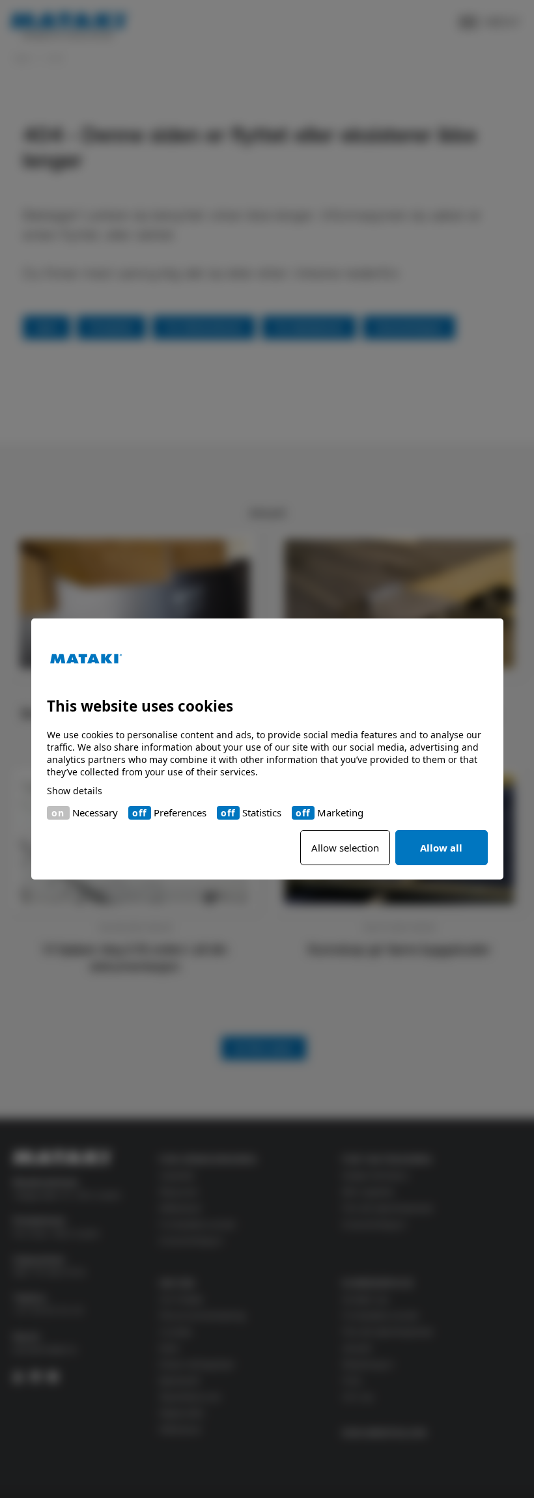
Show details (74, 790)
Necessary (95, 812)
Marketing (340, 812)
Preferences (180, 812)
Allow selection (345, 847)
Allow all (441, 847)
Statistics (261, 812)
